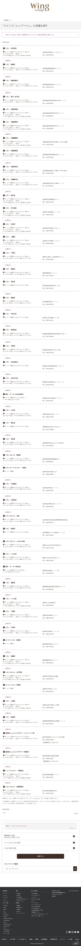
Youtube (78, 932)
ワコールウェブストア (75, 890)
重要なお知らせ (20, 907)
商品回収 (18, 909)
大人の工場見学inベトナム (36, 908)
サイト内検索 (70, 939)
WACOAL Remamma (7, 924)
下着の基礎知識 (34, 893)
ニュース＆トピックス (21, 913)
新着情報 (18, 905)
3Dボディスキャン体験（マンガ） (38, 915)
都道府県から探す (12, 836)
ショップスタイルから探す (12, 842)
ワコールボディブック (36, 895)
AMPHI (5, 913)
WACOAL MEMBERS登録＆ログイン (59, 892)
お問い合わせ (4, 939)
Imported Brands (6, 929)
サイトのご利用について (22, 939)
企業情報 (30, 939)
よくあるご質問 (12, 939)
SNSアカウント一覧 (55, 890)
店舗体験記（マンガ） (36, 912)
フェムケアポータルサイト (36, 904)
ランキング (6, 897)
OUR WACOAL (6, 920)
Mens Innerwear (6, 926)
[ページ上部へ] (77, 942)
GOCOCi (5, 916)
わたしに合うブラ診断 (36, 899)
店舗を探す (19, 893)
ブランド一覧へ (6, 933)
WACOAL (5, 905)
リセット (72, 828)
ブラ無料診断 (19, 897)
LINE (75, 932)
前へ (4, 813)
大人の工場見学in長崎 (36, 906)
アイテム (5, 893)
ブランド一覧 (5, 902)
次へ (76, 813)
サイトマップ (62, 939)
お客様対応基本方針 (53, 939)
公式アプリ (54, 896)
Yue (4, 911)
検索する (40, 856)
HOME (75, 943)
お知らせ (17, 902)
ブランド (5, 895)
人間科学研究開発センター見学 (37, 910)
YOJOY (5, 922)
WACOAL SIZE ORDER (8, 918)
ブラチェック (34, 897)
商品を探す (5, 890)
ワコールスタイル (35, 902)
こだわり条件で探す (10, 848)
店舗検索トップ (8, 20)
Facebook (70, 932)
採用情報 (36, 939)
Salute (5, 909)
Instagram (72, 932)
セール (5, 899)
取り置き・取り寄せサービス (22, 899)
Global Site (77, 939)
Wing (5, 907)
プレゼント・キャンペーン (57, 894)
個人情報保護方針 (44, 939)
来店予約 (18, 895)
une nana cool (6, 914)
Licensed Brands (6, 931)
